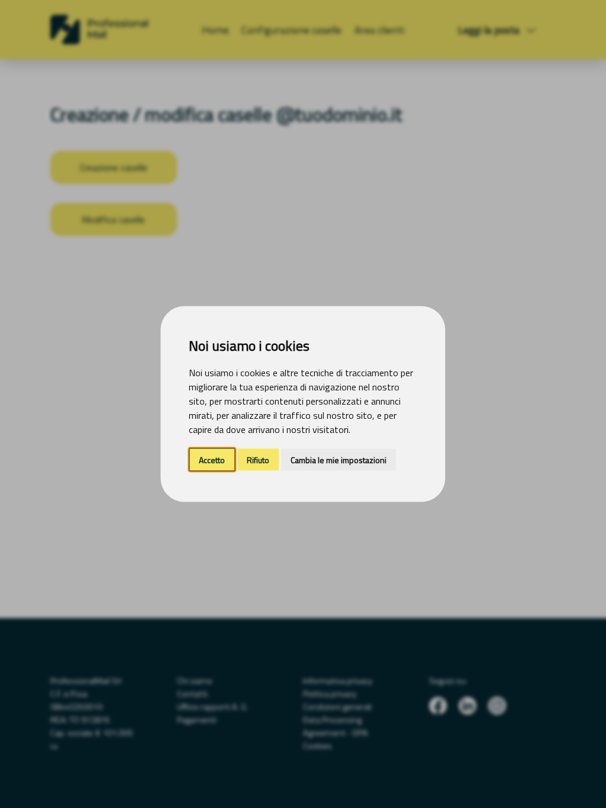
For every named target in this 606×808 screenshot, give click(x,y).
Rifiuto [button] (258, 460)
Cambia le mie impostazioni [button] (338, 460)
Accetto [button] (212, 460)
